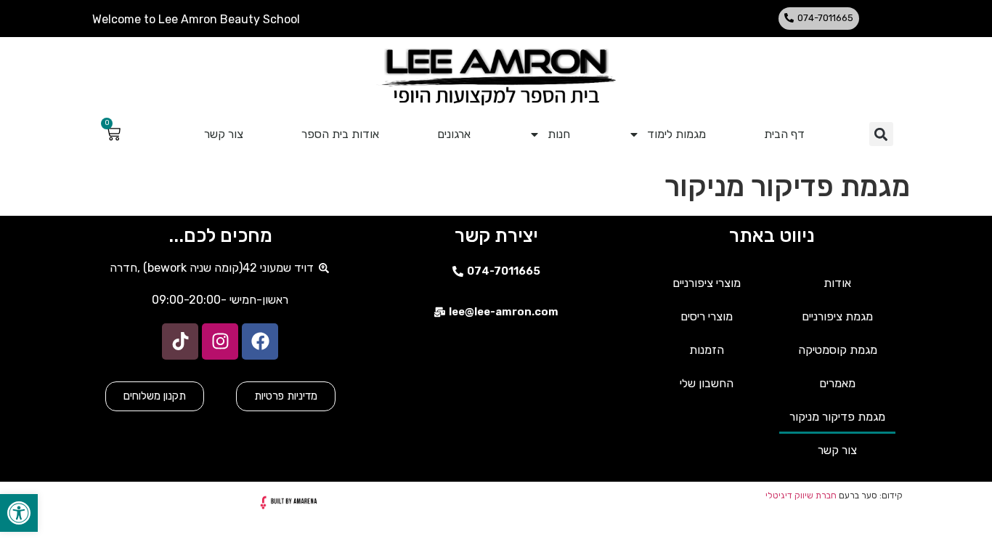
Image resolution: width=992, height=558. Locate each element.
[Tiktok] (180, 341)
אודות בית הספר (340, 134)
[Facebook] (260, 341)
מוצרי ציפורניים (706, 283)
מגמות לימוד (676, 134)
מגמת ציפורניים (837, 316)
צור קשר (223, 134)
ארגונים (454, 134)
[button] (19, 513)
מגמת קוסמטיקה (837, 350)
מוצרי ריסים (706, 316)
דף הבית (784, 134)
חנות (559, 134)
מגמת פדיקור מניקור (837, 417)
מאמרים (837, 383)
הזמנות (706, 350)
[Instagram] (220, 341)
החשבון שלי (706, 383)
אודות (837, 283)
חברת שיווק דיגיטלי (801, 495)
